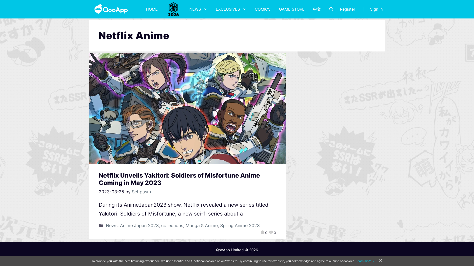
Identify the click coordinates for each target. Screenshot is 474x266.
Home (152, 9)
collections (172, 225)
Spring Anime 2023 (240, 225)
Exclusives (228, 9)
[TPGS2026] (173, 9)
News (195, 9)
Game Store (292, 9)
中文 (317, 9)
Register (347, 9)
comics (263, 9)
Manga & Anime (202, 225)
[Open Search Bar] (331, 9)
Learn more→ (365, 261)
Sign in (376, 9)
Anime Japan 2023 (139, 225)
